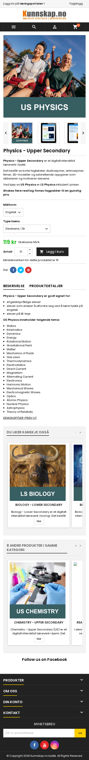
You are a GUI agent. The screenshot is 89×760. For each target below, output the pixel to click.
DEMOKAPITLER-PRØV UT (20, 418)
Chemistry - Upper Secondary (38, 622)
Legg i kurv (52, 251)
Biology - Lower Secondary (38, 505)
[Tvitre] (20, 270)
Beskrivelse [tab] (13, 285)
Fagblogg (76, 3)
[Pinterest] (28, 270)
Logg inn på (24, 3)
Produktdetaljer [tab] (46, 285)
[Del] (13, 270)
